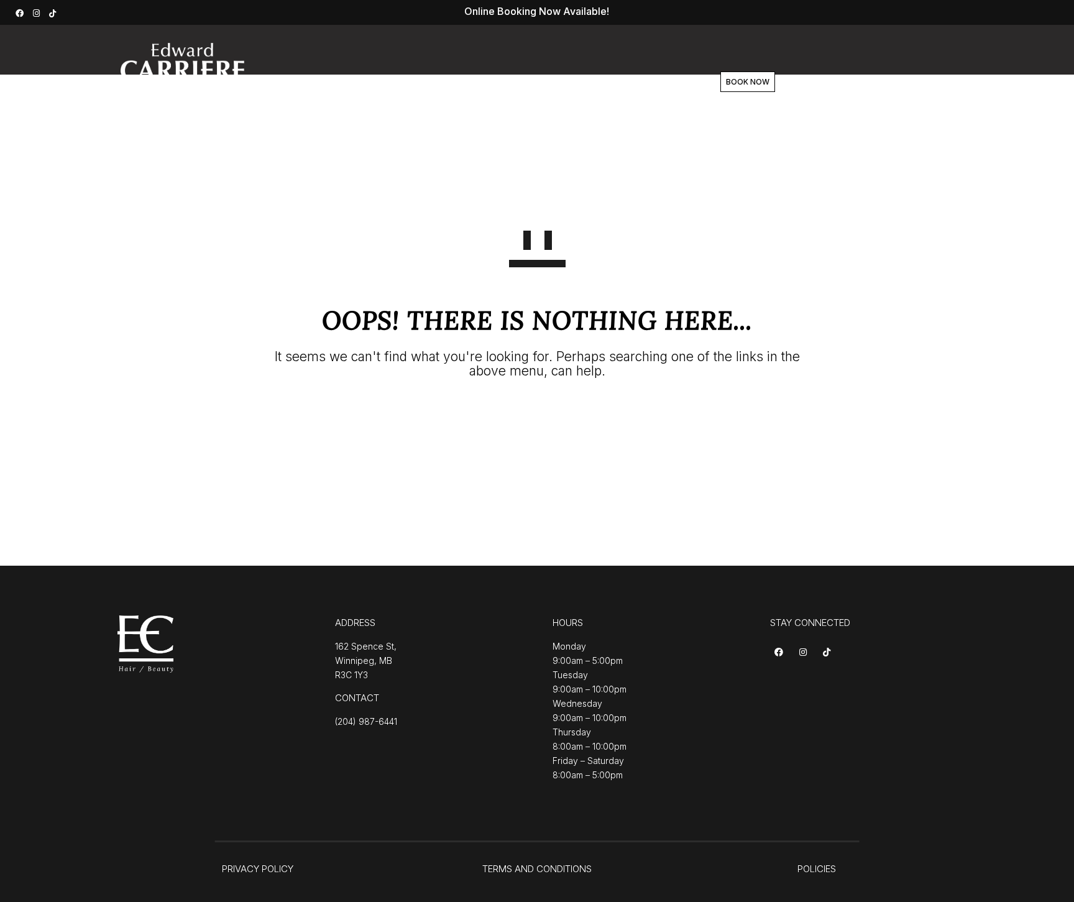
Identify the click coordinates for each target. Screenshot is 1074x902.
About (489, 82)
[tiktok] (54, 12)
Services (429, 82)
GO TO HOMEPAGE (537, 416)
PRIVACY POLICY (257, 869)
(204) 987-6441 (366, 721)
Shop (592, 82)
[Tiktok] (829, 653)
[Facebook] (21, 12)
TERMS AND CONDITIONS (537, 869)
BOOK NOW (747, 81)
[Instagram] (38, 12)
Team (541, 82)
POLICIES (816, 869)
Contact (647, 82)
